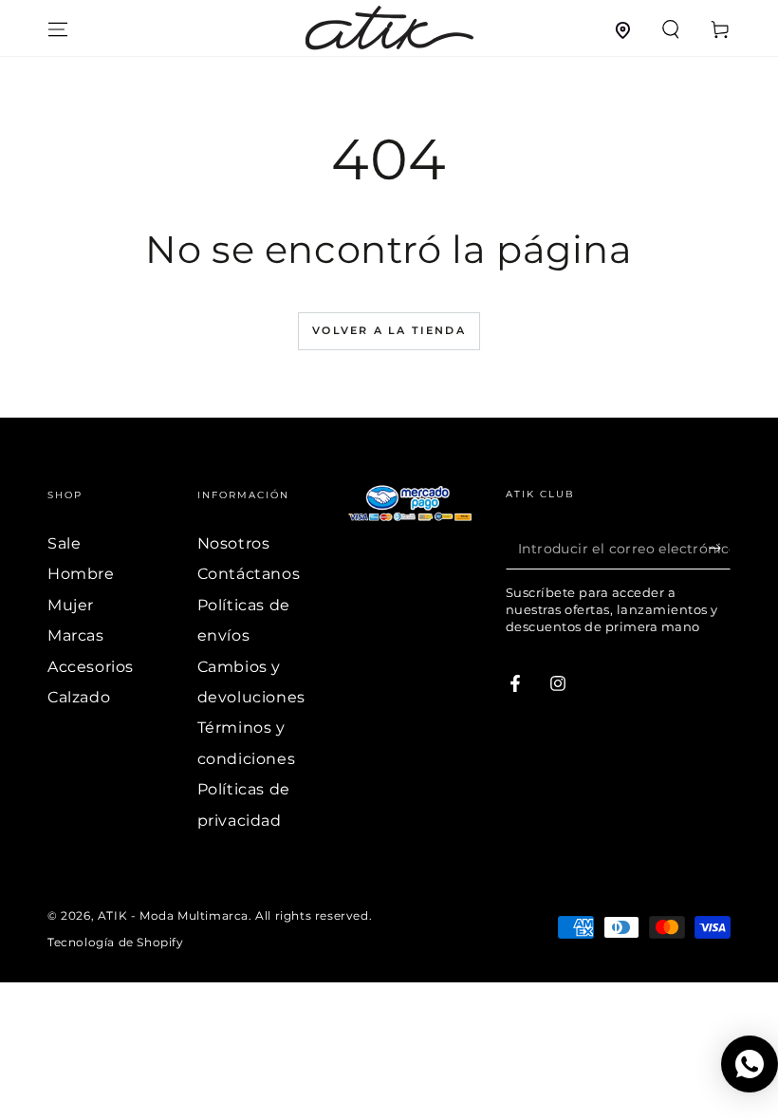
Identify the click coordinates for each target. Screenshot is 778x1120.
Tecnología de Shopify (115, 942)
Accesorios (90, 667)
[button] (670, 29)
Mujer (70, 605)
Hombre (81, 574)
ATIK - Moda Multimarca (173, 915)
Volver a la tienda (389, 330)
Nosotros (233, 543)
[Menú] (58, 29)
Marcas (75, 635)
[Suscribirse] (720, 548)
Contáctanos (249, 574)
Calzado (78, 697)
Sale (64, 543)
